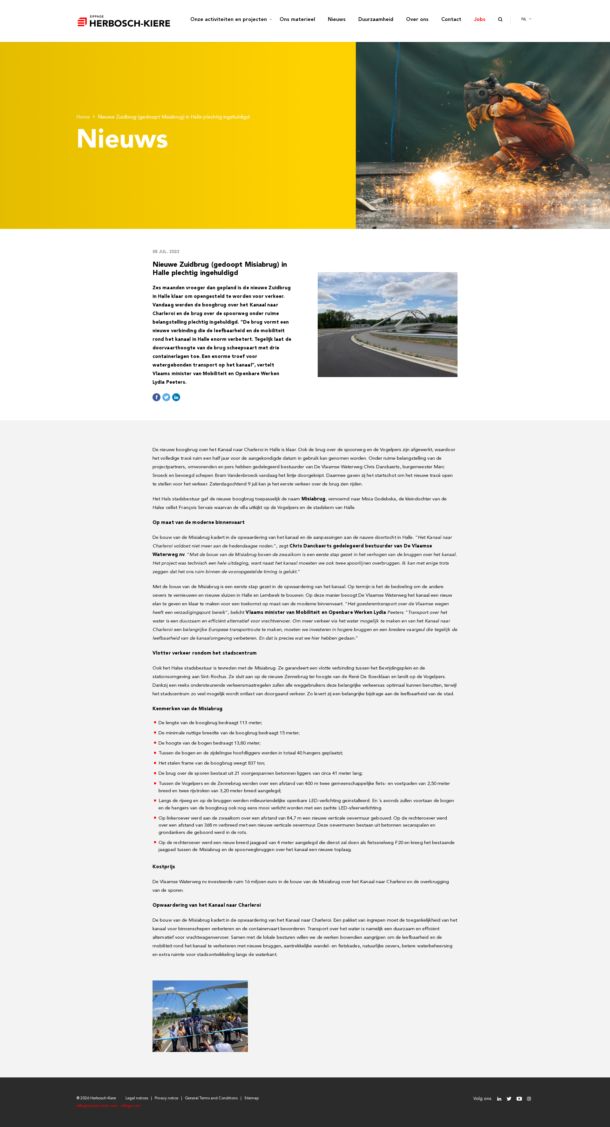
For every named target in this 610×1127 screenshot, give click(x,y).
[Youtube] (519, 1099)
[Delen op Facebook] (156, 397)
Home (83, 117)
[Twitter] (509, 1099)
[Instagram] (529, 1099)
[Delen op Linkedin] (176, 397)
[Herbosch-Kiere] (124, 21)
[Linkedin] (499, 1099)
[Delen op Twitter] (166, 397)
